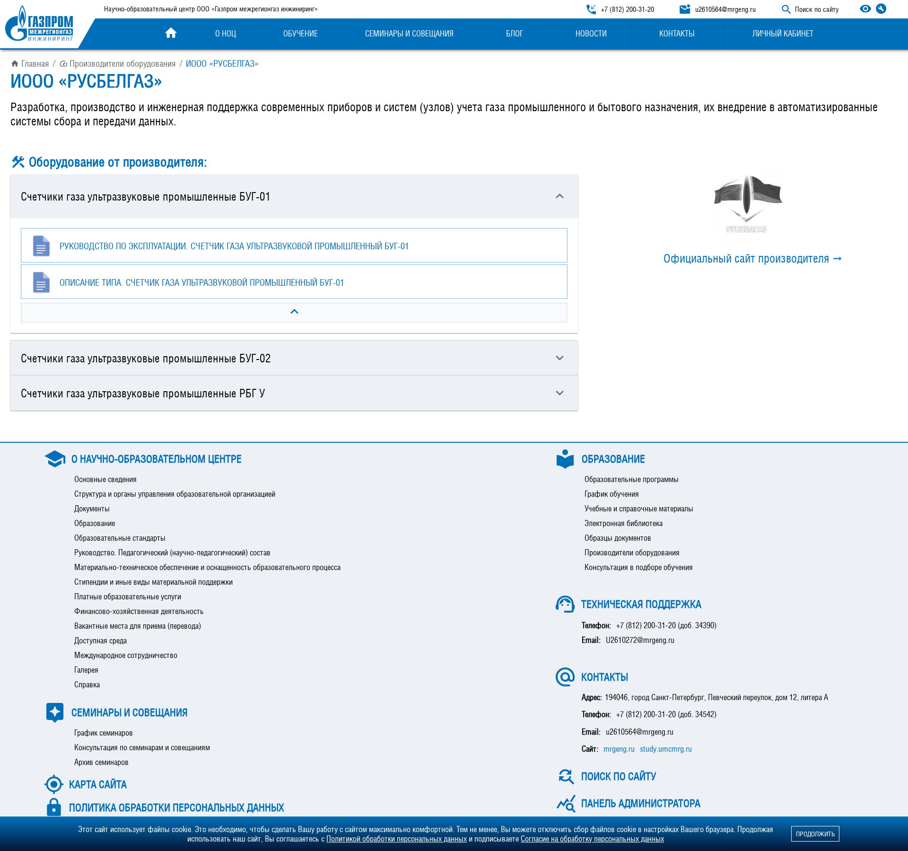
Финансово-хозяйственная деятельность (139, 611)
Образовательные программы (632, 479)
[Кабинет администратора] (881, 8)
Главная (35, 63)
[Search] (786, 9)
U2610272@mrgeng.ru (640, 640)
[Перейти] (748, 202)
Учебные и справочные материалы (639, 508)
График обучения (612, 494)
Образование (94, 523)
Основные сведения (105, 479)
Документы (92, 508)
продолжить (815, 834)
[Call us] (591, 9)
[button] (294, 196)
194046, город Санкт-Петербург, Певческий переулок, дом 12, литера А (716, 697)
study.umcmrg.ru (666, 749)
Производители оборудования (123, 63)
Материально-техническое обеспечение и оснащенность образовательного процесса (207, 567)
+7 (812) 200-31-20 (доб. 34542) (666, 714)
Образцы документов (618, 538)
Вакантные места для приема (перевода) (137, 626)
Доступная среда (100, 640)
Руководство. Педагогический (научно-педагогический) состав (172, 552)
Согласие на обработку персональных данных (592, 838)
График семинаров (103, 732)
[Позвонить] (591, 9)
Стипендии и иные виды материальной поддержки (153, 582)
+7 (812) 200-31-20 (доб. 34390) (666, 625)
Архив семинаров (101, 762)
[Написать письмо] (685, 9)
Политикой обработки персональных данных (396, 838)
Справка (87, 684)
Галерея (86, 670)
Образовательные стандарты (120, 538)
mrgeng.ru (619, 749)
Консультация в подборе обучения (639, 567)
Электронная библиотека (624, 523)
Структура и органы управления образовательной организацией (174, 494)
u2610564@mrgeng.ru (639, 732)
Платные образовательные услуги (127, 596)
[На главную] (39, 24)
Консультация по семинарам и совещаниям (142, 747)
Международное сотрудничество (125, 655)
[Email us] (685, 9)
